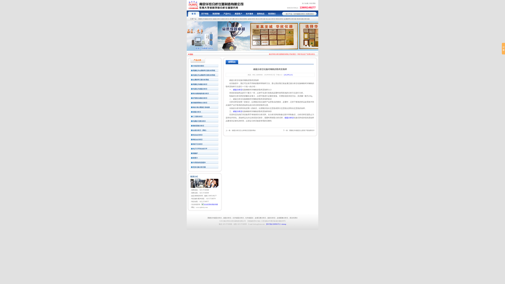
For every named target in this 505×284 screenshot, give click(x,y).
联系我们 (272, 14)
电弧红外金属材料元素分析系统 (204, 75)
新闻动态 (260, 14)
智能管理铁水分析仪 (200, 103)
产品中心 (227, 14)
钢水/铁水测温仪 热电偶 (201, 107)
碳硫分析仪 (217, 19)
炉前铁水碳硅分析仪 (200, 98)
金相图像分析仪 (282, 218)
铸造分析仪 (280, 19)
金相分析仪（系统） (200, 130)
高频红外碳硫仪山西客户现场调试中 (302, 130)
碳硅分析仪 (225, 19)
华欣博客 (312, 3)
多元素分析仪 (234, 19)
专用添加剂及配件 (199, 162)
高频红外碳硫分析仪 (205, 19)
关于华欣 (205, 14)
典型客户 (238, 14)
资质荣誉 (216, 14)
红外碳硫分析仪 (299, 14)
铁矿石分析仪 (198, 144)
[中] (288, 75)
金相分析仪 (252, 19)
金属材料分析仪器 (290, 19)
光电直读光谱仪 (198, 66)
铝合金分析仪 (270, 19)
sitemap (283, 224)
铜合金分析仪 (198, 139)
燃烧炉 (195, 153)
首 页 (194, 14)
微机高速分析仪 (198, 126)
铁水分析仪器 (260, 19)
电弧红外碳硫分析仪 (200, 89)
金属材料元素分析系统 (201, 80)
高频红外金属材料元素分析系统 (204, 70)
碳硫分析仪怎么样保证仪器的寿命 (244, 130)
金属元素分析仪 (260, 218)
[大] (285, 75)
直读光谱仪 (243, 19)
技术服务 (249, 14)
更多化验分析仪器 (303, 19)
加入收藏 (305, 3)
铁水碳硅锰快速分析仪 (201, 93)
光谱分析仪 (310, 14)
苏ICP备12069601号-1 (273, 224)
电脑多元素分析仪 (199, 121)
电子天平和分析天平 (200, 149)
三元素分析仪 (198, 116)
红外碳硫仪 (249, 218)
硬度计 (195, 158)
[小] (291, 75)
